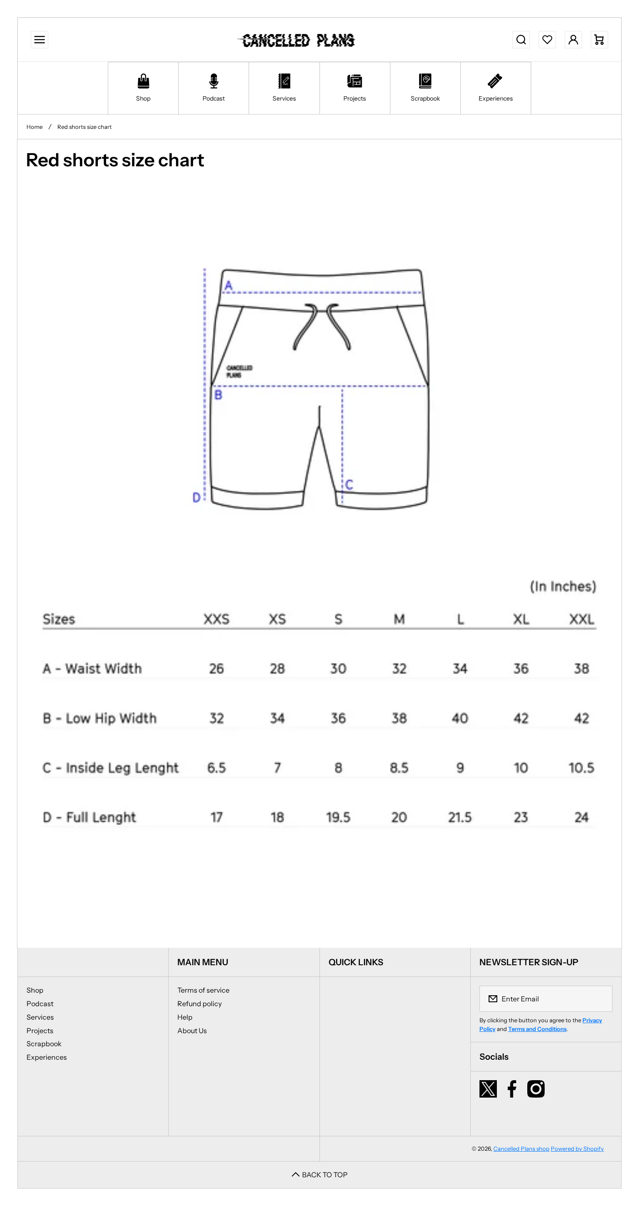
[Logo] (297, 39)
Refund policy (199, 1003)
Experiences (47, 1057)
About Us (192, 1030)
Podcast (40, 1003)
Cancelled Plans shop (521, 1148)
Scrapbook (44, 1043)
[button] (599, 39)
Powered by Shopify (577, 1148)
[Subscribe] (600, 999)
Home (35, 126)
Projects (40, 1030)
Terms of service (203, 990)
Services (40, 1017)
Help (185, 1017)
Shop (35, 990)
